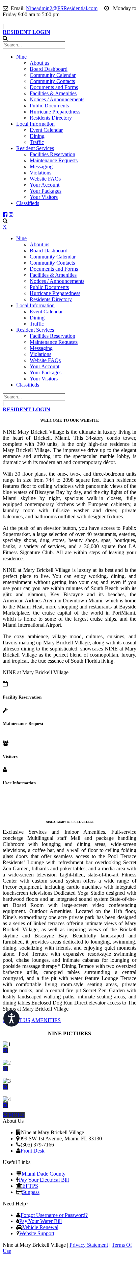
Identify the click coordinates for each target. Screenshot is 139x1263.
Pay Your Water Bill (40, 1221)
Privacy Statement (89, 1245)
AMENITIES (46, 1020)
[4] (5, 1105)
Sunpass (30, 1192)
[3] (5, 1087)
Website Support (36, 1233)
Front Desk (33, 1151)
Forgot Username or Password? (54, 1215)
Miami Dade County (43, 1174)
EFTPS (30, 1186)
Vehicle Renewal (40, 1227)
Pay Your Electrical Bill (44, 1180)
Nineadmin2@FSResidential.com (62, 8)
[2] (5, 1069)
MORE (16, 1115)
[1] (5, 1050)
